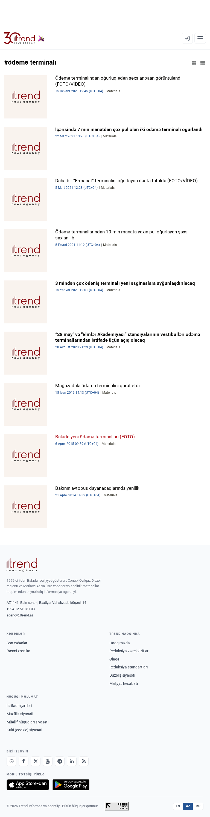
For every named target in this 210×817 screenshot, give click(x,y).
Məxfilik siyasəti (20, 714)
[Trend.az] (24, 38)
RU (198, 806)
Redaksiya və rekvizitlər (128, 651)
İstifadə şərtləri (19, 705)
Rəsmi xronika (18, 651)
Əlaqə (114, 659)
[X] (35, 761)
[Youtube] (47, 761)
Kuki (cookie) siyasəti (24, 730)
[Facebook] (23, 761)
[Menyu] (200, 38)
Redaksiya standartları (128, 667)
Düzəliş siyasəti (122, 675)
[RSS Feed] (84, 761)
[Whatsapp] (11, 761)
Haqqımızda (119, 643)
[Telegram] (60, 761)
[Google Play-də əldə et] (70, 784)
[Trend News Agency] (22, 565)
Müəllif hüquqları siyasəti (27, 722)
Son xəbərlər (17, 643)
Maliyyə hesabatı (123, 683)
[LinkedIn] (72, 761)
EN (178, 806)
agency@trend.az (20, 615)
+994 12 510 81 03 (21, 609)
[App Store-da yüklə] (28, 784)
